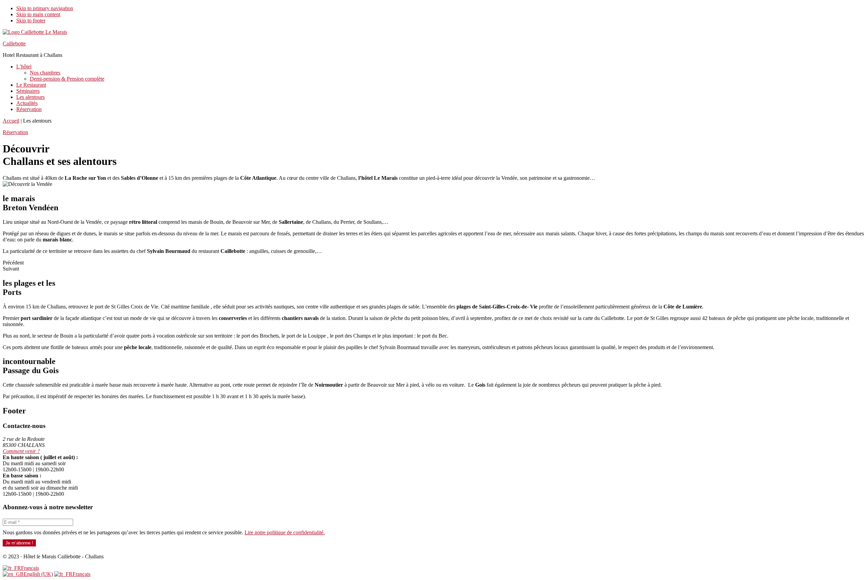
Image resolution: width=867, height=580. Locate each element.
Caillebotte (14, 43)
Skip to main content (38, 14)
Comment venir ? (21, 451)
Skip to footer (30, 20)
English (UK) (38, 574)
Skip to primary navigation (44, 8)
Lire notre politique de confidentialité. (285, 532)
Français (30, 568)
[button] (15, 132)
